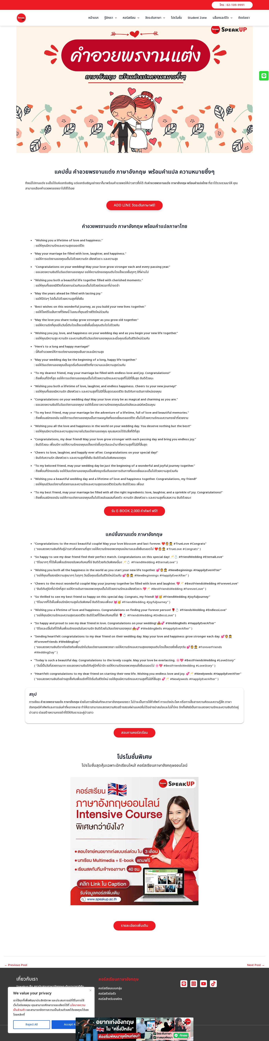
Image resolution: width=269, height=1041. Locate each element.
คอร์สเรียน (129, 18)
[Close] (90, 990)
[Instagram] (193, 983)
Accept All (70, 1024)
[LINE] (183, 983)
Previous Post (15, 965)
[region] (51, 1010)
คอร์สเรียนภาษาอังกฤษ (118, 979)
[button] (232, 5)
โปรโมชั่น (176, 18)
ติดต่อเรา (244, 18)
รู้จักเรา (108, 18)
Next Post (256, 965)
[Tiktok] (213, 983)
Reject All (32, 1024)
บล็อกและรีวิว (221, 18)
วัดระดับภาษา (153, 18)
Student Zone (197, 18)
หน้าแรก (93, 18)
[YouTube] (203, 983)
